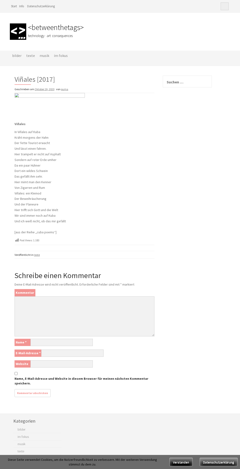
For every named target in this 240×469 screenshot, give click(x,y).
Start (14, 6)
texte (30, 55)
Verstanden (181, 462)
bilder (17, 55)
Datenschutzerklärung (41, 6)
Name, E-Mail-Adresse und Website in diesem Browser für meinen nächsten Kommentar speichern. (81, 380)
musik (44, 55)
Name (21, 342)
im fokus (61, 55)
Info (21, 6)
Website (22, 364)
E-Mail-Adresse (28, 353)
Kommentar (25, 292)
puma (64, 89)
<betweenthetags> (56, 27)
